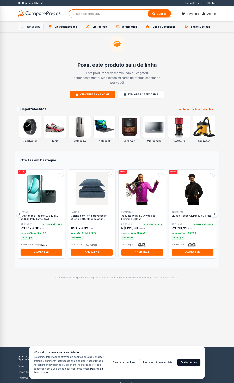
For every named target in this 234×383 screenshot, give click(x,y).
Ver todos (195, 109)
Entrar (212, 3)
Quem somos (26, 366)
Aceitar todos (189, 362)
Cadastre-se (192, 3)
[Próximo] (214, 214)
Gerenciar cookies (124, 362)
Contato (23, 378)
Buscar (162, 13)
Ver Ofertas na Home (94, 94)
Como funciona (28, 372)
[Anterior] (19, 214)
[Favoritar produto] (61, 174)
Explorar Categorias (143, 94)
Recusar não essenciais (157, 362)
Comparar (41, 252)
